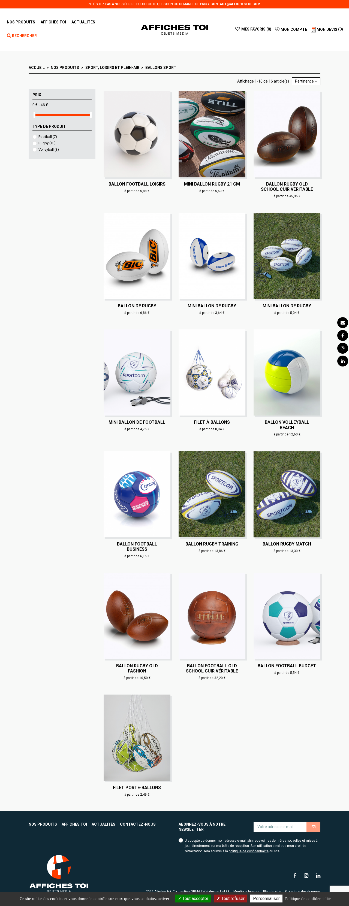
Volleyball (48, 149)
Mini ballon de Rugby (212, 305)
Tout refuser (232, 898)
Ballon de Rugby (137, 305)
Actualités (103, 824)
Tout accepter (194, 898)
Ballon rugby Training (211, 544)
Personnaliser (266, 898)
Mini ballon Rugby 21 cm (212, 184)
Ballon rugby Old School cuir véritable (287, 186)
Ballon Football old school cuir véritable (212, 668)
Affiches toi (74, 824)
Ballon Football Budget (287, 665)
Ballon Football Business (137, 546)
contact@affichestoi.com (235, 4)
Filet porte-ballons (137, 787)
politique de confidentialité (249, 851)
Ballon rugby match (287, 544)
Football (47, 137)
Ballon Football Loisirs (137, 184)
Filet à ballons (212, 422)
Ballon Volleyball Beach (287, 425)
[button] (53, 22)
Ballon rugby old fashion (137, 668)
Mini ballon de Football (137, 422)
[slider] (34, 114)
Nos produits (43, 824)
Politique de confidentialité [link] (308, 898)
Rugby (47, 143)
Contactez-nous (138, 824)
